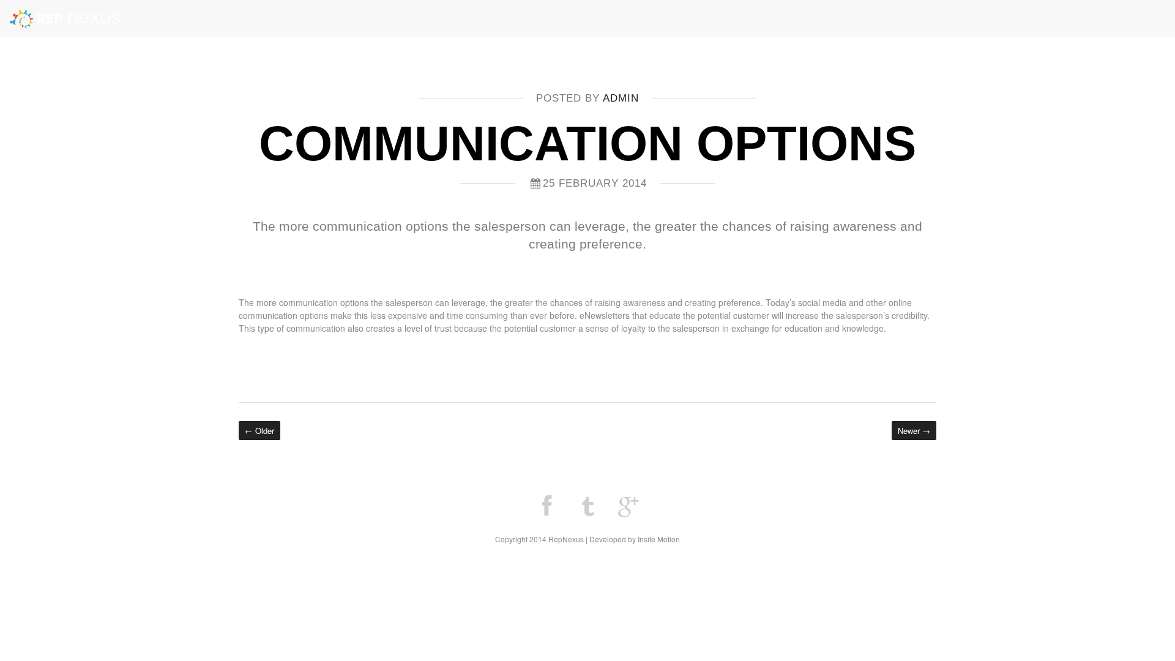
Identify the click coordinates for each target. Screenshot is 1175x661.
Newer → (914, 430)
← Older (259, 430)
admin (621, 98)
